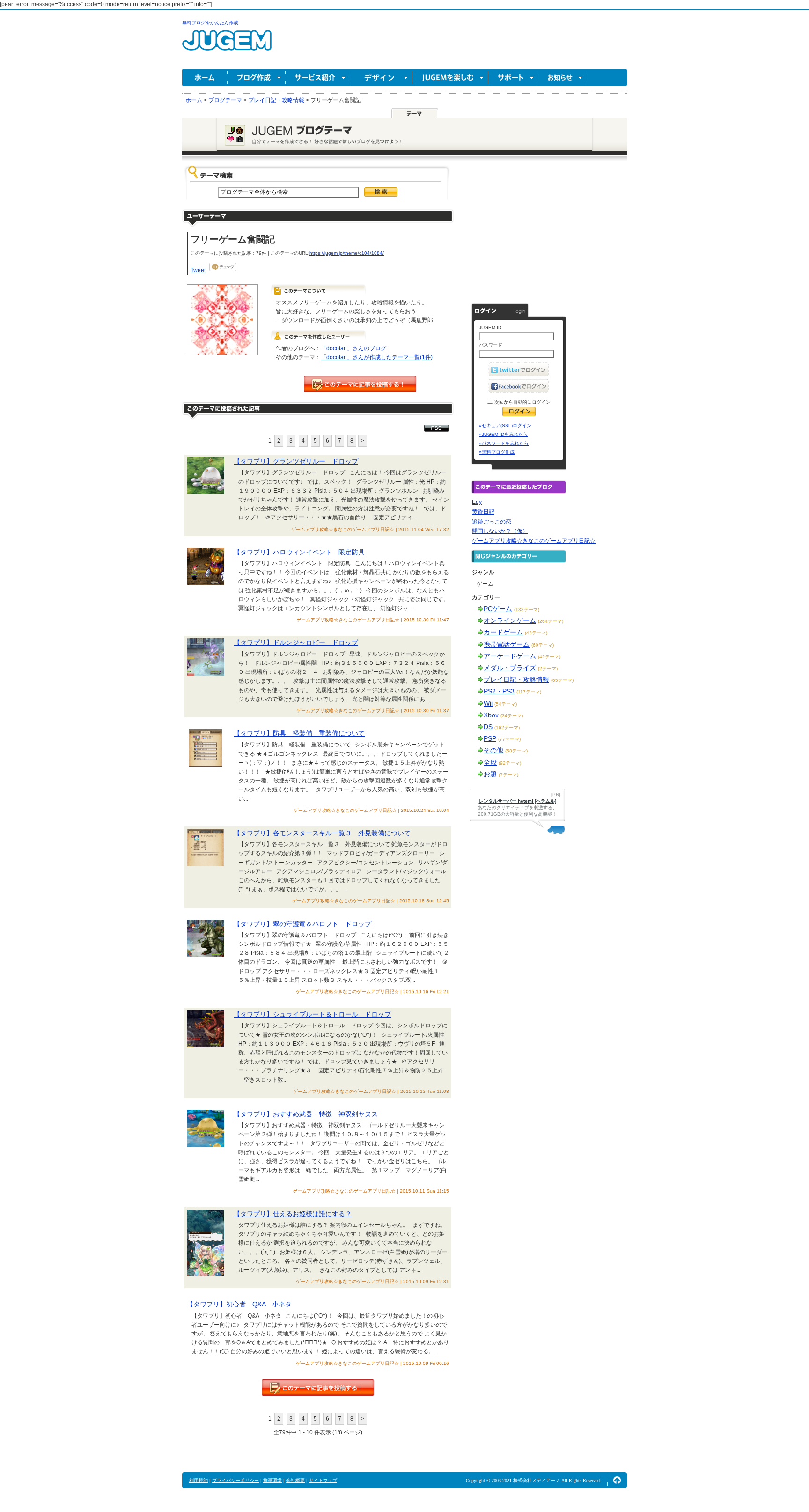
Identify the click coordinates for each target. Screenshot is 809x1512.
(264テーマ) (550, 621)
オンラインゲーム (510, 620)
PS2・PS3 (499, 691)
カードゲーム (503, 632)
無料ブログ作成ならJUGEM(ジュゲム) (227, 46)
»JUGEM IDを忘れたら (503, 434)
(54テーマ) (505, 704)
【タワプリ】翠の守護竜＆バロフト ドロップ (302, 924)
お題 (490, 774)
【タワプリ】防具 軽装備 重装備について (299, 733)
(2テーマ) (548, 668)
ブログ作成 (257, 77)
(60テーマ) (542, 645)
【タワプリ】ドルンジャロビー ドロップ (296, 642)
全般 (490, 762)
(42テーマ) (549, 656)
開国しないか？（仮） (500, 531)
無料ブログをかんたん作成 (210, 22)
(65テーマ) (562, 680)
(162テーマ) (507, 727)
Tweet (198, 270)
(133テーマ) (526, 609)
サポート (513, 77)
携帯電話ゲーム (507, 644)
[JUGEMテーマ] (414, 113)
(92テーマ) (510, 763)
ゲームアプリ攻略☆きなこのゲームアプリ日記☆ (534, 541)
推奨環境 (272, 1480)
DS (488, 726)
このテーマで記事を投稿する (360, 384)
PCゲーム (498, 608)
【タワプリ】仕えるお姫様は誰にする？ (293, 1213)
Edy (477, 502)
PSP (490, 738)
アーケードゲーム (510, 656)
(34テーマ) (511, 715)
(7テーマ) (508, 774)
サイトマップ (323, 1480)
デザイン (381, 77)
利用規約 (198, 1480)
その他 (493, 750)
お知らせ (562, 77)
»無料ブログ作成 (497, 452)
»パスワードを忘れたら (504, 443)
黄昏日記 (483, 512)
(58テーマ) (516, 750)
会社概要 (295, 1480)
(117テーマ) (528, 691)
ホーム (205, 77)
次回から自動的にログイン (522, 402)
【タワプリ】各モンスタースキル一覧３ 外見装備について (322, 833)
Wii (488, 703)
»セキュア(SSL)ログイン (505, 425)
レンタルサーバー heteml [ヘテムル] (517, 801)
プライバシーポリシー (235, 1480)
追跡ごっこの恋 (491, 521)
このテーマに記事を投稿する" (318, 1387)
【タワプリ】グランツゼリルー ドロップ (296, 461)
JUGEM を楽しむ (450, 77)
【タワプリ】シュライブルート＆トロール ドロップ (312, 1014)
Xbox (491, 715)
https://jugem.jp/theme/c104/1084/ (346, 253)
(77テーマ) (509, 739)
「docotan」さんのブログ (353, 348)
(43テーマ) (536, 632)
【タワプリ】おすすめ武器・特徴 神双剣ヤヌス (306, 1114)
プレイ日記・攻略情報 (516, 679)
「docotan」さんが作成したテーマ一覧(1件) (377, 357)
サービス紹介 (318, 77)
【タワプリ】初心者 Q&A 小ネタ (239, 1304)
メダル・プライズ (510, 667)
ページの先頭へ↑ (617, 1480)
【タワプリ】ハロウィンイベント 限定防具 (299, 552)
